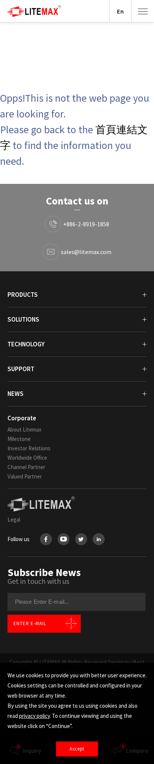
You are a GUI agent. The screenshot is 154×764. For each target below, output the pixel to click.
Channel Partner (26, 467)
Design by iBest (126, 662)
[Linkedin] (99, 539)
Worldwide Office (27, 457)
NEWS (15, 394)
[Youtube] (64, 539)
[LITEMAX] (77, 503)
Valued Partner (24, 476)
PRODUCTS (22, 294)
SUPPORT (20, 369)
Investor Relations (28, 448)
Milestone (19, 438)
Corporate (21, 418)
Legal (13, 519)
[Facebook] (46, 539)
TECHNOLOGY (25, 344)
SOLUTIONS (23, 319)
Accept (77, 749)
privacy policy (34, 715)
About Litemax (24, 429)
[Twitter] (81, 539)
